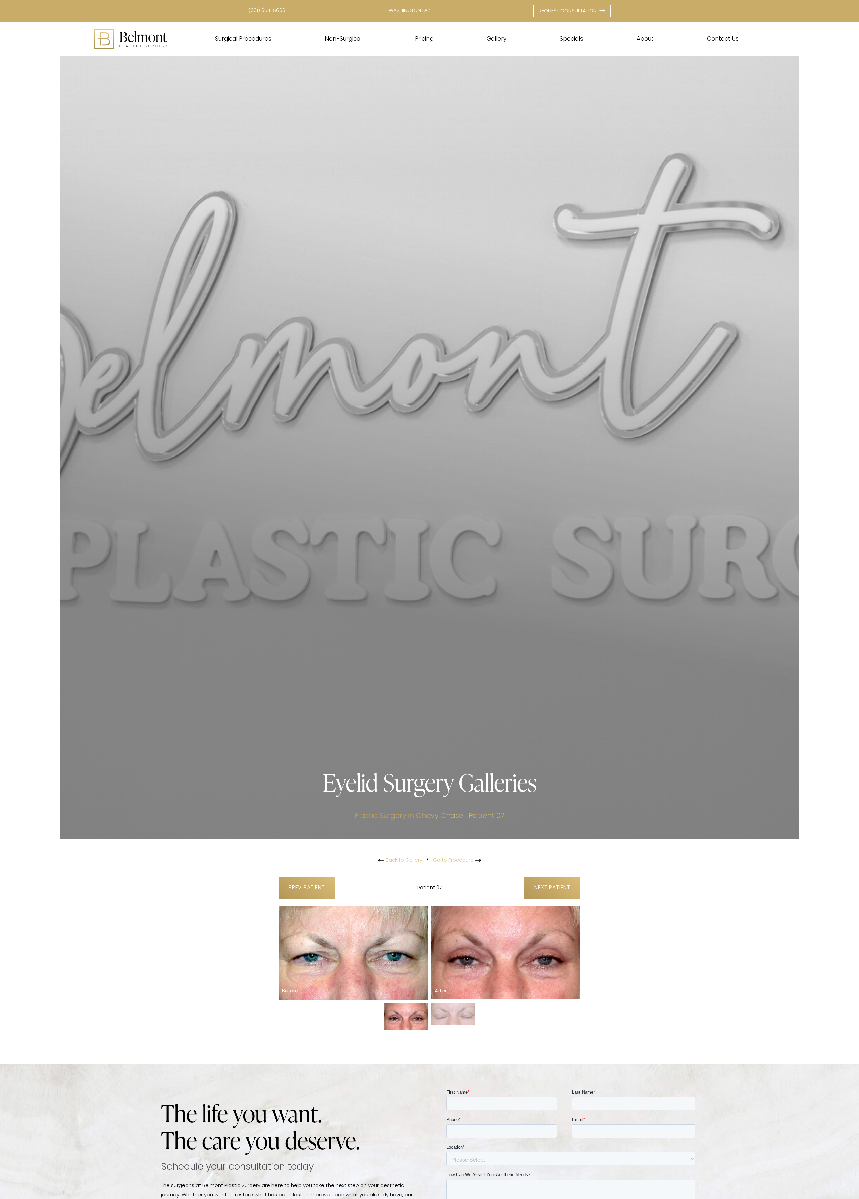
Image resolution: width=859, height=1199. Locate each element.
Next (552, 888)
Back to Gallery (403, 860)
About (645, 39)
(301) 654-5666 (266, 10)
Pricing (424, 39)
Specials (571, 39)
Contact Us (723, 39)
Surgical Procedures (243, 39)
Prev (307, 888)
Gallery (496, 39)
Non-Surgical (343, 39)
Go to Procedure (454, 860)
